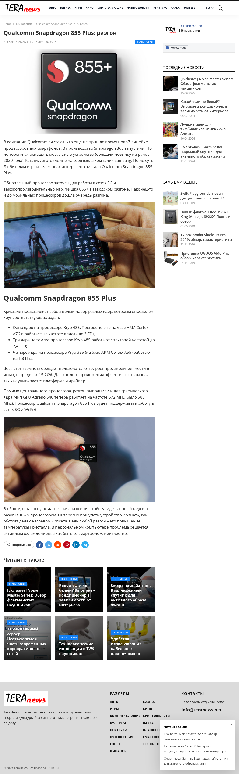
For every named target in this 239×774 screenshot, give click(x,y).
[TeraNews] (22, 8)
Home (7, 24)
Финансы (118, 751)
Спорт (115, 744)
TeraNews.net (191, 26)
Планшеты (152, 730)
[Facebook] (39, 544)
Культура (160, 7)
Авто (52, 7)
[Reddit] (57, 544)
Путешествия (121, 737)
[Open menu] (230, 8)
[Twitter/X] (48, 544)
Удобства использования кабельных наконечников (126, 646)
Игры (78, 7)
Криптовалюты (138, 7)
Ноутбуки (118, 730)
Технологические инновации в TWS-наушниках (77, 648)
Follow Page (176, 47)
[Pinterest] (66, 544)
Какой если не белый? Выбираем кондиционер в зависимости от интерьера (77, 595)
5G (17, 409)
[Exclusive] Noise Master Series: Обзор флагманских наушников (26, 598)
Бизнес (65, 7)
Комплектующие (110, 7)
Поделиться (21, 545)
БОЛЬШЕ (189, 7)
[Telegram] (85, 544)
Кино (90, 7)
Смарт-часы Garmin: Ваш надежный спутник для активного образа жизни (131, 595)
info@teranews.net (201, 710)
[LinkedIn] (76, 544)
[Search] (220, 8)
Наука (175, 7)
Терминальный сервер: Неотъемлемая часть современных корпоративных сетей (26, 641)
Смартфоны (153, 737)
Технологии (24, 24)
